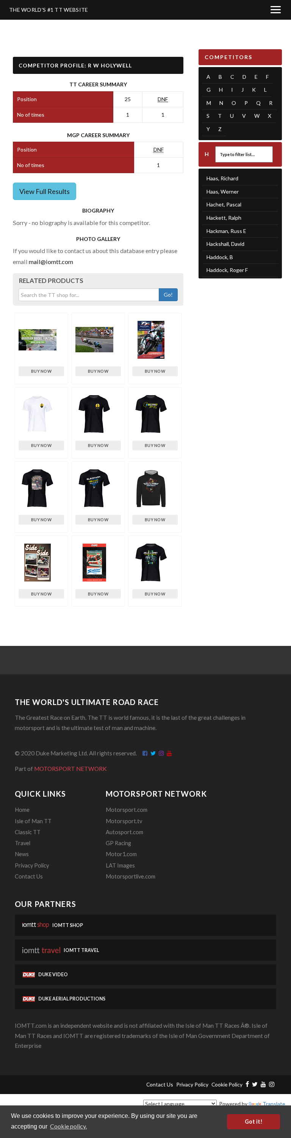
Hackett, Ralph (224, 217)
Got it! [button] (254, 1121)
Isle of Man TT (33, 821)
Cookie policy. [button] (68, 1126)
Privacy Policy (32, 865)
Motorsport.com (126, 810)
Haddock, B (220, 257)
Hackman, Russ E (226, 231)
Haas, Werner (223, 191)
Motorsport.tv (124, 821)
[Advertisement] (240, 326)
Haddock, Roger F (227, 270)
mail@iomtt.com (51, 261)
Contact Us (29, 876)
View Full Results (44, 191)
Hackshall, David (225, 244)
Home (22, 810)
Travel (22, 843)
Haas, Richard (222, 178)
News (22, 854)
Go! (168, 294)
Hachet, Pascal (224, 204)
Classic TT (28, 832)
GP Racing (118, 843)
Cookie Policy (226, 1084)
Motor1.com (121, 854)
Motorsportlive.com (130, 876)
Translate (274, 1103)
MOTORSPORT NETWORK (70, 768)
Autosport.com (124, 832)
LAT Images (120, 865)
